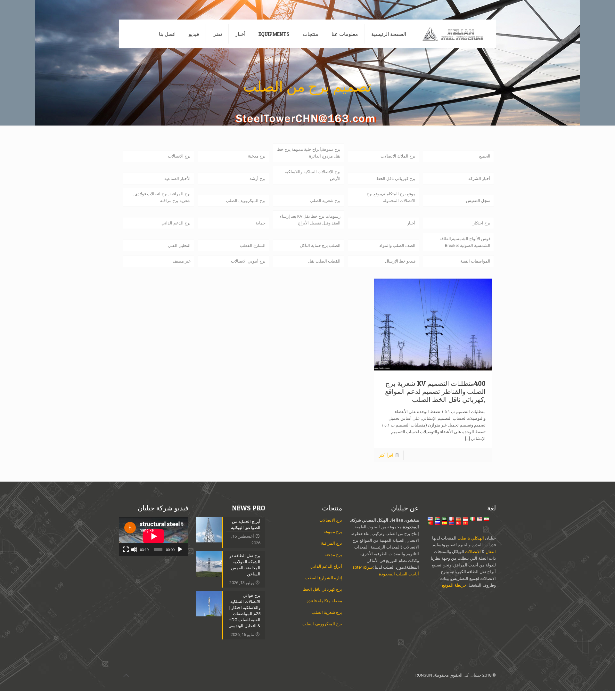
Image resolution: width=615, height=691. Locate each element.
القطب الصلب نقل (324, 261)
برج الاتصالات (179, 156)
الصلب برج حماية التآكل (320, 245)
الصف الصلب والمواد (397, 245)
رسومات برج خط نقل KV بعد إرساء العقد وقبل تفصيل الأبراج (310, 219)
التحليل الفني (179, 245)
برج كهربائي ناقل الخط (395, 178)
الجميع (484, 156)
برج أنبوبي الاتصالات (248, 261)
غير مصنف (182, 261)
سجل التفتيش (478, 200)
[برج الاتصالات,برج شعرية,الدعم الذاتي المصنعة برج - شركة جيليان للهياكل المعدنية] (455, 34)
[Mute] (134, 549)
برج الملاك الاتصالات (398, 156)
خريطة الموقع (454, 585)
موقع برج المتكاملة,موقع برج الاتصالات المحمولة (390, 197)
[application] (153, 536)
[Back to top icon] (126, 675)
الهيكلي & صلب (470, 538)
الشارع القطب (253, 245)
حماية (261, 223)
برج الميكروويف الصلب (246, 200)
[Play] (180, 549)
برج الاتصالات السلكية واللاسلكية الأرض (312, 175)
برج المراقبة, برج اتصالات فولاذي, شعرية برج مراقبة (162, 197)
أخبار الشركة (479, 178)
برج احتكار (481, 223)
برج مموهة (333, 531)
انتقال (490, 551)
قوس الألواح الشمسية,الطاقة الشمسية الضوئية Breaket (464, 242)
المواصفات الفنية (475, 261)
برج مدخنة (257, 156)
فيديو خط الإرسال (400, 261)
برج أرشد (258, 178)
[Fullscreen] (126, 549)
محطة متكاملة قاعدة (324, 600)
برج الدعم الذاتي (176, 223)
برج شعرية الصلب (325, 200)
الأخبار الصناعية (177, 178)
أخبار (411, 223)
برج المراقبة (331, 543)
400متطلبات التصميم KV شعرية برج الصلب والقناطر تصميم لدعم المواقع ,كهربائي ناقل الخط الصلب (435, 391)
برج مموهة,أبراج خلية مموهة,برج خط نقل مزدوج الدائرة (308, 153)
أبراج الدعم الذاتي (326, 566)
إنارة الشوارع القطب (323, 577)
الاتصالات (473, 551)
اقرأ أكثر (386, 455)
